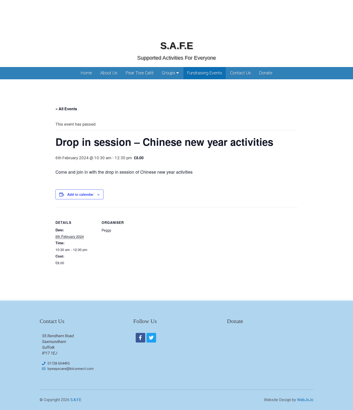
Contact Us (240, 72)
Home (86, 72)
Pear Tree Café (140, 72)
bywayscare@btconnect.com (71, 369)
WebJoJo (305, 400)
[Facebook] (140, 338)
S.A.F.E (176, 45)
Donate (266, 72)
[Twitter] (151, 338)
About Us (108, 72)
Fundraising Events (204, 72)
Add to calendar (80, 194)
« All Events (66, 108)
